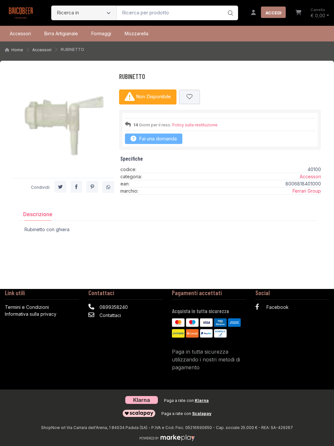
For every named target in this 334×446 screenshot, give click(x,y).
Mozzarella (136, 33)
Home (17, 49)
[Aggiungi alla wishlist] (189, 97)
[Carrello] (298, 13)
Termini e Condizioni (27, 307)
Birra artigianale (61, 33)
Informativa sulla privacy (30, 314)
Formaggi (101, 33)
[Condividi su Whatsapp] (108, 187)
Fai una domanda (157, 138)
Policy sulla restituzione (195, 124)
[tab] (38, 214)
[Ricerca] (229, 6)
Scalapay (201, 413)
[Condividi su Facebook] (76, 187)
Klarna (202, 400)
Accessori (20, 33)
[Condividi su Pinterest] (92, 187)
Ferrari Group (307, 191)
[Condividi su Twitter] (60, 187)
